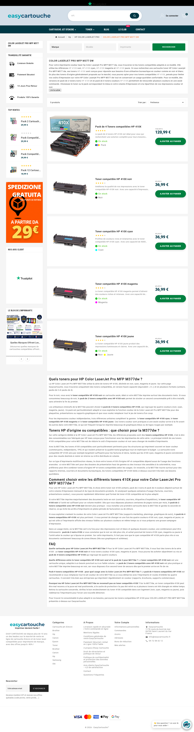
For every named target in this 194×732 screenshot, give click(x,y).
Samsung (57, 660)
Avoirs (117, 634)
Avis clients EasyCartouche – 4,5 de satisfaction (96, 666)
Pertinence (167, 102)
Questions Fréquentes (94, 675)
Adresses (119, 638)
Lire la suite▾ (55, 90)
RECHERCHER (168, 47)
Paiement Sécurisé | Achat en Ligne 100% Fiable (96, 643)
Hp (54, 634)
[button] (7, 356)
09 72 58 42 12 (156, 641)
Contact (87, 671)
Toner (55, 645)
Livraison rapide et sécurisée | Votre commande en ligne (97, 628)
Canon (56, 638)
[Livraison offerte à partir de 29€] (24, 212)
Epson (55, 642)
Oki (54, 664)
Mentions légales (91, 633)
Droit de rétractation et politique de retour (94, 653)
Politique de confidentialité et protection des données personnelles (96, 659)
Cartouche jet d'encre (62, 627)
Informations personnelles (127, 627)
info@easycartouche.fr (160, 637)
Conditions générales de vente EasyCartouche (95, 637)
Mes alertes (120, 645)
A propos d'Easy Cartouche (96, 648)
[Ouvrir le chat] (186, 724)
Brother (56, 630)
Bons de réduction (123, 642)
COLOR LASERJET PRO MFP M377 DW (23, 44)
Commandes (120, 630)
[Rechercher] (134, 16)
